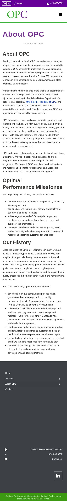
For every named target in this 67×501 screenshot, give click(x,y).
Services (9, 378)
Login (20, 3)
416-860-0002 (57, 3)
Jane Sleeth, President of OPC (41, 102)
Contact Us (57, 459)
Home (27, 44)
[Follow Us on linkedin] (58, 476)
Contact (9, 389)
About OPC (10, 384)
